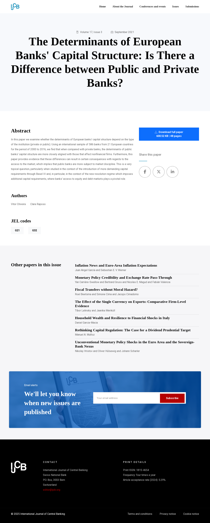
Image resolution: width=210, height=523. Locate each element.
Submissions (192, 6)
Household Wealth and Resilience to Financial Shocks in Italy (122, 318)
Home (102, 6)
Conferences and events (152, 6)
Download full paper (169, 134)
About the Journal (122, 6)
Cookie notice (191, 513)
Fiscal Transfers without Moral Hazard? (106, 289)
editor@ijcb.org (51, 489)
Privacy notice (168, 513)
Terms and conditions (140, 513)
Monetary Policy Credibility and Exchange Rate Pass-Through (123, 277)
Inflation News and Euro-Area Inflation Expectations (116, 265)
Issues (175, 6)
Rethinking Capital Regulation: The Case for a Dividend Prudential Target (132, 330)
